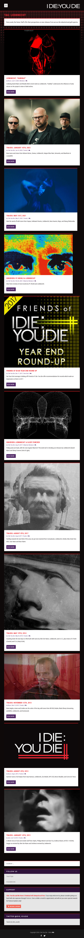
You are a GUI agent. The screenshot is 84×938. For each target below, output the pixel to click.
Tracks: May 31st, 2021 (16, 216)
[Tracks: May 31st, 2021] (40, 190)
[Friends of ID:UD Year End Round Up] (42, 332)
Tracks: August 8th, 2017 (17, 533)
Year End (26, 373)
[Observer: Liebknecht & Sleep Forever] (42, 415)
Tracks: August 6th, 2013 (17, 771)
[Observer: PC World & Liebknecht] (38, 254)
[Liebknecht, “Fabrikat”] (42, 52)
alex (9, 838)
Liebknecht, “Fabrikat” (16, 78)
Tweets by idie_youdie (13, 922)
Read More (10, 92)
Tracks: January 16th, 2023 (18, 148)
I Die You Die (11, 150)
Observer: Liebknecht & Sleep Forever (23, 442)
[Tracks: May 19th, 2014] (42, 592)
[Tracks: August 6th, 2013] (41, 745)
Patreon (28, 898)
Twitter (9, 876)
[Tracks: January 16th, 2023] (42, 121)
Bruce (9, 81)
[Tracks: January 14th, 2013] (42, 810)
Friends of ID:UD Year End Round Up (21, 371)
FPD (53, 932)
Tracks (25, 150)
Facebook (10, 882)
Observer (25, 281)
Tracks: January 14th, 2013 (18, 835)
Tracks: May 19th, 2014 (16, 633)
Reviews (22, 81)
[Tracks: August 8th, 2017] (42, 496)
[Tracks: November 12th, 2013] (42, 676)
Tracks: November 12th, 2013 (19, 703)
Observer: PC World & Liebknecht (20, 278)
